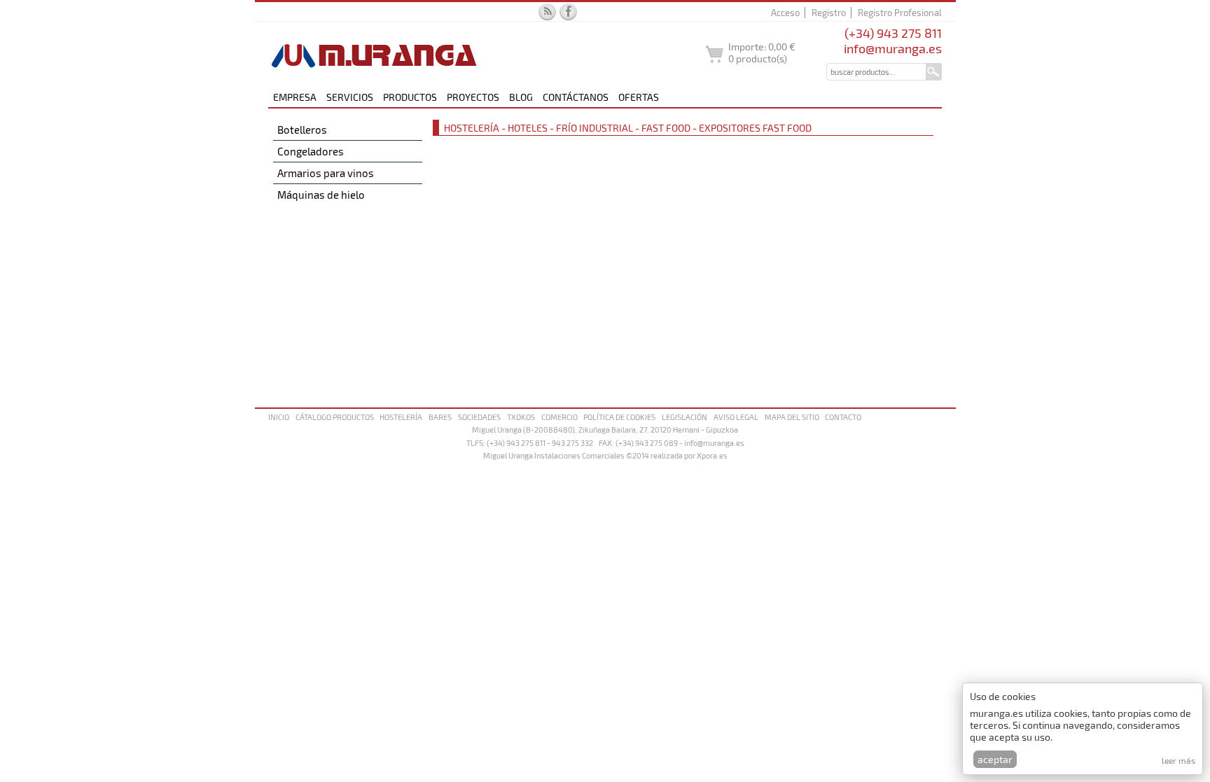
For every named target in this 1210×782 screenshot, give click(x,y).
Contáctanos (576, 97)
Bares (440, 416)
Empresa (295, 97)
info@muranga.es (893, 48)
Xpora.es (712, 455)
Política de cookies (619, 416)
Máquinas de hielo (321, 194)
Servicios (349, 97)
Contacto (843, 416)
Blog (521, 97)
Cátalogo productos (334, 416)
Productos (410, 97)
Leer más (1178, 760)
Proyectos (473, 97)
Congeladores (310, 151)
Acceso (785, 12)
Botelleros (302, 129)
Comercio (559, 416)
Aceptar (995, 759)
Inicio (278, 416)
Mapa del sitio (792, 416)
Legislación (684, 416)
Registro (829, 12)
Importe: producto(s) (761, 52)
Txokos (521, 416)
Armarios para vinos (325, 173)
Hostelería (401, 416)
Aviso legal (736, 416)
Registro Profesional (900, 12)
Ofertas (638, 97)
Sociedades (479, 416)
